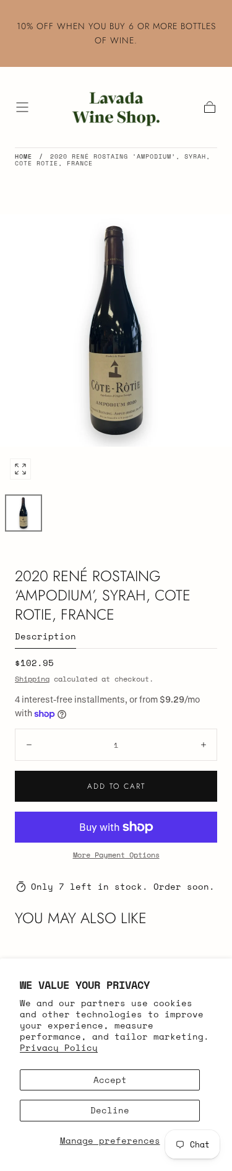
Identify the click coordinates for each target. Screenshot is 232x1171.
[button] (22, 107)
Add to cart (116, 786)
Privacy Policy (59, 1047)
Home (23, 156)
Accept (110, 1079)
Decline (109, 1109)
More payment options (116, 854)
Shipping (32, 678)
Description (45, 637)
